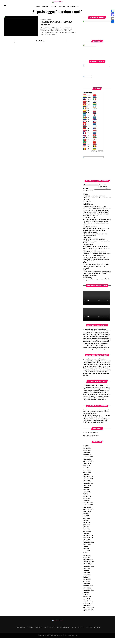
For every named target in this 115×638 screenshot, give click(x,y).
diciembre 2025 (88, 455)
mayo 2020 (86, 575)
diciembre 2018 (88, 601)
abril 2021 (86, 553)
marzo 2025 (86, 470)
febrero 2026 (87, 450)
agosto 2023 (87, 511)
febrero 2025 (87, 472)
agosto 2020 (87, 568)
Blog (74, 627)
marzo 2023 (87, 522)
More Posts (40, 40)
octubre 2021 (87, 540)
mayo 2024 (86, 492)
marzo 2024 (87, 496)
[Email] (113, 18)
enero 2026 (86, 452)
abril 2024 (86, 494)
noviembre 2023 (88, 505)
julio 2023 (86, 513)
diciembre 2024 (88, 476)
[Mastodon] (113, 14)
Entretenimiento (73, 6)
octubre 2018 (87, 605)
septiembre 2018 (88, 607)
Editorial (45, 6)
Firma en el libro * (88, 190)
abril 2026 (86, 446)
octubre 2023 (87, 507)
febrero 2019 (87, 596)
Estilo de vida (49, 627)
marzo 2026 (87, 448)
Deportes (38, 627)
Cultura (30, 627)
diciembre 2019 (88, 586)
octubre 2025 (87, 459)
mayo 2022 (86, 524)
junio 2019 (86, 594)
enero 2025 (86, 474)
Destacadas (20, 627)
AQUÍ (97, 436)
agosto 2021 (87, 544)
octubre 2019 (87, 588)
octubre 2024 (87, 481)
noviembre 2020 (88, 562)
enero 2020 (86, 583)
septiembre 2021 (88, 542)
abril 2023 (86, 520)
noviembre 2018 (88, 603)
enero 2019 (86, 599)
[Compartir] (113, 22)
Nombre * (86, 188)
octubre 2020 (87, 564)
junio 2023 (86, 516)
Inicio (38, 6)
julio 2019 (86, 592)
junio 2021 (86, 548)
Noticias (62, 6)
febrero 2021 (87, 557)
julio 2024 (86, 487)
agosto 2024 (87, 485)
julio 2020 (86, 570)
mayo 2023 (86, 518)
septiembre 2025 (88, 461)
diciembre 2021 (88, 535)
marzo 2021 (86, 555)
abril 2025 (86, 468)
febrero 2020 (87, 581)
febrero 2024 (87, 498)
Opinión (53, 6)
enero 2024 (86, 500)
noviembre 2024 (88, 479)
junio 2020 (86, 572)
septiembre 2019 (88, 590)
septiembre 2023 (88, 509)
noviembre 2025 (88, 457)
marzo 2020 (87, 579)
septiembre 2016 (88, 610)
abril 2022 (86, 527)
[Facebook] (113, 11)
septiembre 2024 (88, 483)
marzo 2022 (86, 529)
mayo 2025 (86, 465)
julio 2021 (86, 546)
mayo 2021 (86, 551)
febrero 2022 (87, 531)
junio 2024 (86, 490)
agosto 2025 (87, 463)
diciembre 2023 (88, 503)
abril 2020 (86, 577)
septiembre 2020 (88, 566)
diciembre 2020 (88, 559)
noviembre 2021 (88, 537)
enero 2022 (86, 533)
